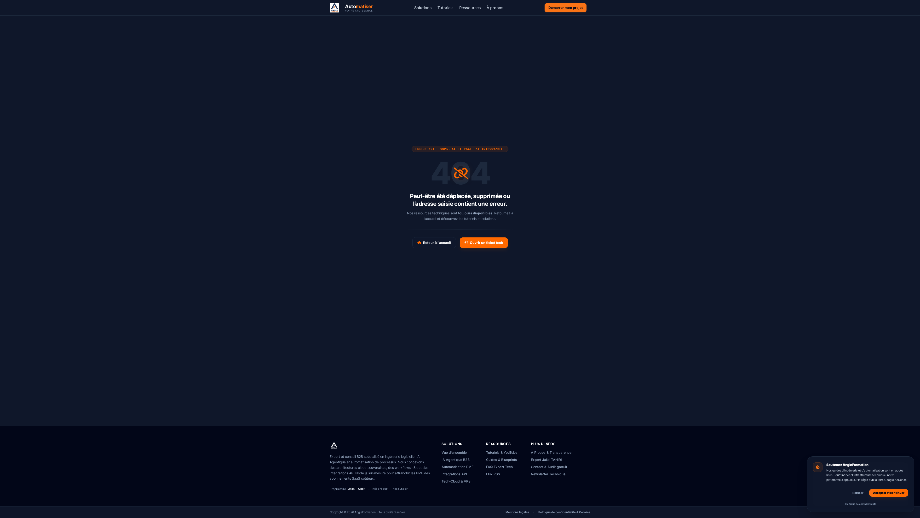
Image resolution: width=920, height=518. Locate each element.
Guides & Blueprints (501, 460)
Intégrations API (454, 474)
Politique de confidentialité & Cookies (564, 512)
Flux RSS (493, 474)
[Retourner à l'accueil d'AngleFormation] (336, 7)
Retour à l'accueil (437, 243)
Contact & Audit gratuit (549, 467)
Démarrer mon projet (565, 8)
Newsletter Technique (548, 474)
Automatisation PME (457, 467)
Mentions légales (517, 512)
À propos (495, 7)
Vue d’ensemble (454, 452)
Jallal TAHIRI (356, 489)
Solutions (423, 7)
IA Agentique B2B (456, 460)
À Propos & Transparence (551, 452)
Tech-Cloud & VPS (456, 481)
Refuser (857, 492)
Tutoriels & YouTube (501, 452)
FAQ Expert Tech (499, 467)
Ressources (470, 7)
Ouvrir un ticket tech (486, 243)
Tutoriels (445, 7)
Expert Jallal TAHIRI (546, 460)
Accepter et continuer (888, 492)
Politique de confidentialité (860, 503)
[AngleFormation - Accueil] (334, 445)
